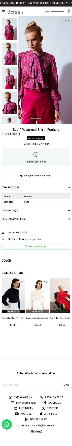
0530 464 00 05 (23, 397)
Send (66, 385)
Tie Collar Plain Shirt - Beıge (37, 318)
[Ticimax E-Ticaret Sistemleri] (36, 432)
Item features (10, 187)
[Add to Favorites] (67, 21)
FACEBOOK (54, 402)
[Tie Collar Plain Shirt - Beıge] (37, 295)
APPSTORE (50, 413)
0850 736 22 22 (54, 397)
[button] (32, 118)
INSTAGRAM (26, 408)
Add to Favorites (21, 282)
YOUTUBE (26, 413)
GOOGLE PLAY (38, 419)
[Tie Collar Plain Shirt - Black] (13, 295)
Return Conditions (14, 218)
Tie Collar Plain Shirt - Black (13, 318)
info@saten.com (26, 402)
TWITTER (52, 408)
